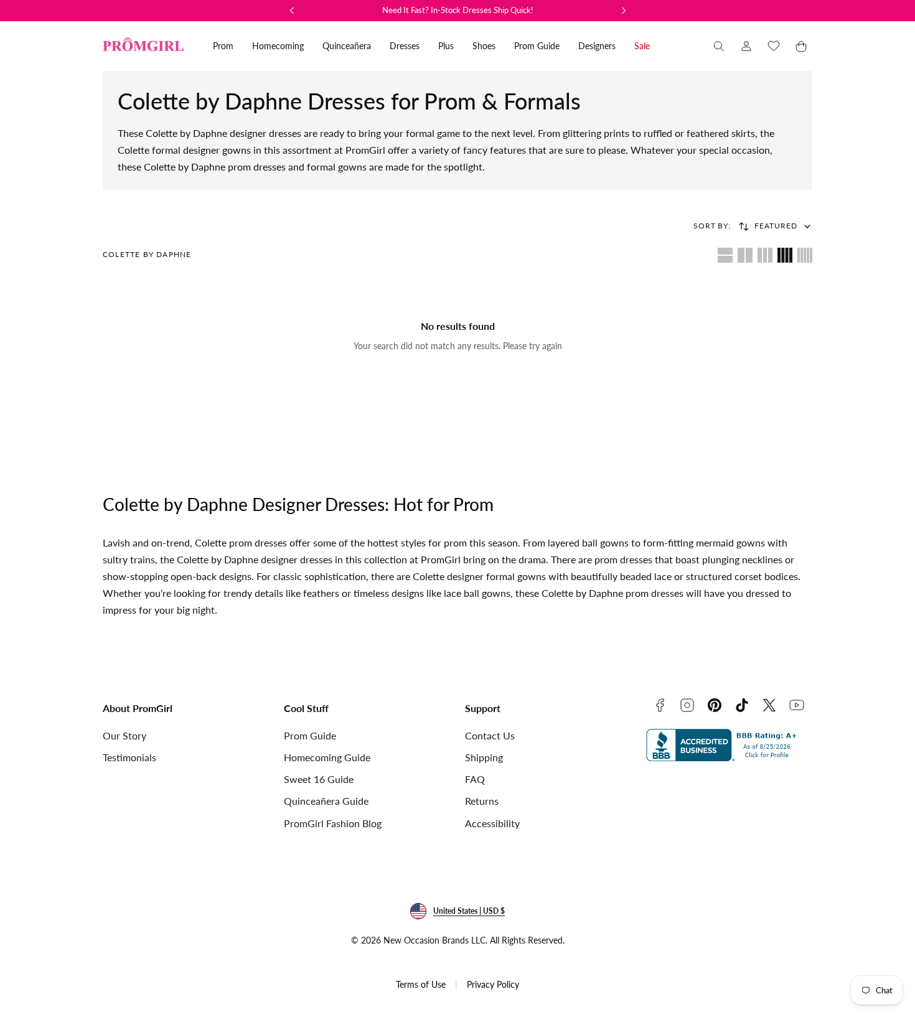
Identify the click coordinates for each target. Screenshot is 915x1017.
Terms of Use (421, 984)
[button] (719, 46)
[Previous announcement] (291, 10)
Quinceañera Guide (326, 801)
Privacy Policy (493, 984)
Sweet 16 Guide (319, 779)
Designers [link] (597, 45)
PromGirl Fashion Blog (333, 823)
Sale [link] (642, 45)
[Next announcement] (623, 10)
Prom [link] (223, 45)
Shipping (484, 757)
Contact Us (490, 735)
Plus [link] (446, 45)
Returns (482, 801)
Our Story (124, 735)
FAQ (475, 779)
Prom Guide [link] (537, 45)
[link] (746, 46)
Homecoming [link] (278, 45)
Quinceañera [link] (346, 45)
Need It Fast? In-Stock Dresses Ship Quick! (457, 10)
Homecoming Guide (327, 757)
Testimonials (129, 757)
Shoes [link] (483, 45)
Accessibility (492, 823)
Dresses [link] (405, 45)
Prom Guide (310, 735)
